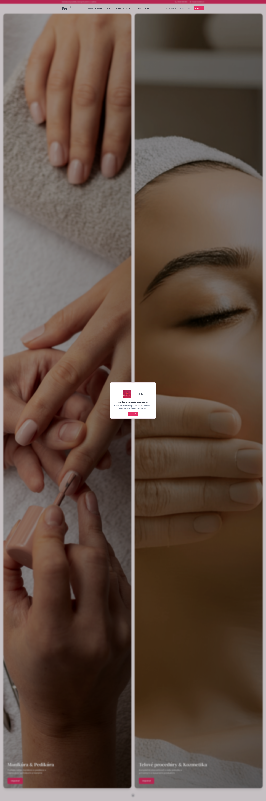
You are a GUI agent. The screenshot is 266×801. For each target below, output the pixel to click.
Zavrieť (133, 414)
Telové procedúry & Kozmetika (118, 8)
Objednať (198, 8)
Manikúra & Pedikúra (95, 8)
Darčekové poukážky (141, 8)
